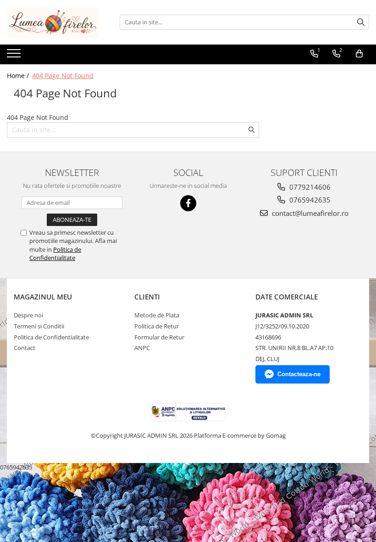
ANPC (142, 348)
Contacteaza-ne (299, 374)
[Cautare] (361, 22)
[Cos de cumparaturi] (359, 54)
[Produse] (15, 56)
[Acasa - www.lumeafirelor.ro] (53, 22)
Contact (24, 348)
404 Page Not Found (63, 75)
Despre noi (28, 315)
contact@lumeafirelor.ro (309, 213)
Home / (19, 75)
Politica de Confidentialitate (55, 253)
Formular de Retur (159, 337)
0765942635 (309, 199)
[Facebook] (188, 203)
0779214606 (309, 187)
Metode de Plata (156, 315)
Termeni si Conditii (39, 326)
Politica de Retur (156, 326)
